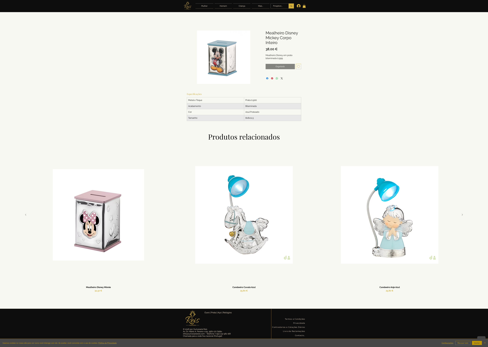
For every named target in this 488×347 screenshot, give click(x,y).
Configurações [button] (447, 343)
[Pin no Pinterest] (272, 78)
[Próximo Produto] (462, 214)
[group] (244, 224)
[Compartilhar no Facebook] (267, 78)
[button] (260, 6)
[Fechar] (484, 343)
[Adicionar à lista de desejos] (298, 66)
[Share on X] (281, 78)
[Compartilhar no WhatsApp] (276, 78)
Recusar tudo (463, 343)
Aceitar (477, 343)
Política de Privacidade (107, 343)
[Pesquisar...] (291, 6)
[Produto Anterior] (25, 214)
